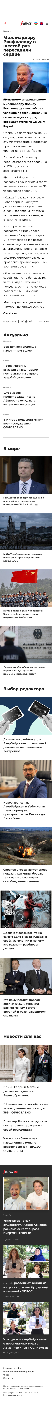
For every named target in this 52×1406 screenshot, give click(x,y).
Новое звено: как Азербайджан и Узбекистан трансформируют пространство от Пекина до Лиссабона (24, 810)
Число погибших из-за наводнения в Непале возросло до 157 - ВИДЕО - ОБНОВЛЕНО (23, 1145)
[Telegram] (30, 321)
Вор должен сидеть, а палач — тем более (19, 348)
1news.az (13, 1388)
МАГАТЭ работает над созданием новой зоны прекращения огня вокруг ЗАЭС (22, 557)
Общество (7, 387)
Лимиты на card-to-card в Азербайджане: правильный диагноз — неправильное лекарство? (24, 745)
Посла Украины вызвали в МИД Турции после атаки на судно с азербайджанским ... (20, 371)
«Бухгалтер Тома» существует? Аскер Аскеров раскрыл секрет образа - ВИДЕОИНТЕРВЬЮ (25, 1227)
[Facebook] (18, 321)
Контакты (8, 1378)
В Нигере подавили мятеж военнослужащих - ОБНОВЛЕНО (23, 423)
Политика (7, 341)
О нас (6, 1375)
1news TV (7, 1215)
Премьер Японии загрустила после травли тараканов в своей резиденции (25, 1125)
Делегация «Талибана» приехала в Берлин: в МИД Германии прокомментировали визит (24, 670)
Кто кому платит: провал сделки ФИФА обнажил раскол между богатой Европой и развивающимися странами (24, 1007)
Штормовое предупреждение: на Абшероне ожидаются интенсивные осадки (20, 398)
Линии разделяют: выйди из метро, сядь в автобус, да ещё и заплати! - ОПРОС (26, 1287)
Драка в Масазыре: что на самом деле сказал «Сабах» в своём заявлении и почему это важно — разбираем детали (25, 940)
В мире (7, 31)
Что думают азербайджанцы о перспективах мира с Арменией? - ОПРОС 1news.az (25, 1343)
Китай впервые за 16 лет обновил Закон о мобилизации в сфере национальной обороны (23, 614)
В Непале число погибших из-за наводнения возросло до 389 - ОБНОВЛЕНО (25, 1108)
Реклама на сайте (12, 1368)
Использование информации (18, 1371)
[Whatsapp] (26, 321)
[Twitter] (22, 321)
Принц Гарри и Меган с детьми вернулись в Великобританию (21, 1091)
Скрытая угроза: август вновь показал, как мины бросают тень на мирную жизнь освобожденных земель (25, 875)
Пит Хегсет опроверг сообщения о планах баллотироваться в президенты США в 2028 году (23, 501)
